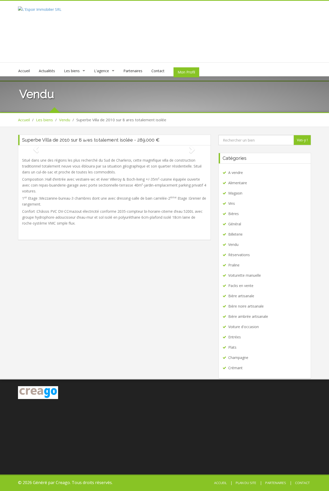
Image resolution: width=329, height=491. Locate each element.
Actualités (47, 70)
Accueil (24, 70)
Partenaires (132, 70)
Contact (157, 70)
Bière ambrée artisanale (248, 316)
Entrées (234, 337)
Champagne (238, 357)
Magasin (235, 193)
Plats (232, 347)
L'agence (101, 70)
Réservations (239, 254)
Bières (233, 213)
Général (234, 223)
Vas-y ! (302, 139)
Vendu (64, 119)
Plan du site (245, 482)
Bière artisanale (241, 295)
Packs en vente (240, 285)
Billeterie (235, 234)
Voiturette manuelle (244, 275)
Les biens (72, 70)
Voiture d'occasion (243, 326)
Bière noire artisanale (246, 306)
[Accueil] (39, 8)
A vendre (235, 172)
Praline (234, 265)
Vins (231, 203)
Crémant (235, 367)
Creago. (63, 482)
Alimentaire (237, 182)
